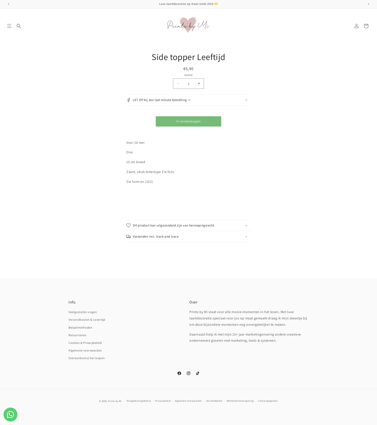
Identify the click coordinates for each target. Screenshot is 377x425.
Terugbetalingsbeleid (139, 400)
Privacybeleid (163, 400)
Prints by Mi (115, 401)
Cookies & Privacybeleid (85, 343)
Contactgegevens (268, 400)
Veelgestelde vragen (83, 312)
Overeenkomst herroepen (87, 358)
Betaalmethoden (80, 327)
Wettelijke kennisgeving (240, 400)
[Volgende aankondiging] (368, 4)
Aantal (188, 75)
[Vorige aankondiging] (8, 4)
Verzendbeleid (214, 400)
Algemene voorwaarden (85, 350)
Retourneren (78, 335)
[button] (9, 26)
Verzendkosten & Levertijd (87, 320)
